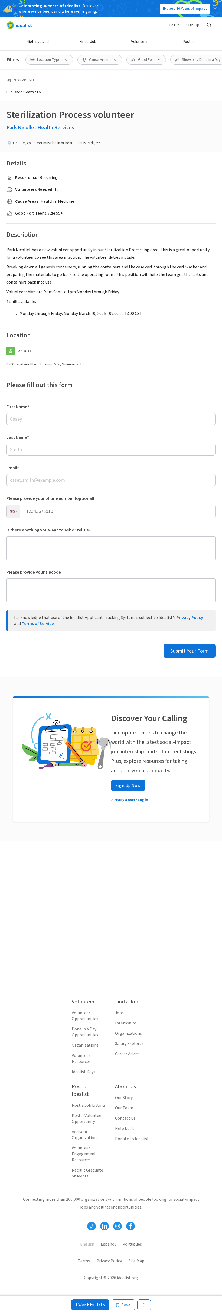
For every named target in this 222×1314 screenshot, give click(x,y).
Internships (126, 1023)
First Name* (17, 407)
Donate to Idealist (132, 1139)
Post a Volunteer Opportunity (87, 1119)
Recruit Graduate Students (87, 1173)
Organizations (85, 1045)
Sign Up (192, 25)
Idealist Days (83, 1072)
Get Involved (38, 42)
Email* (12, 468)
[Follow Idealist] (91, 1226)
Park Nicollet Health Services (40, 127)
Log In (174, 25)
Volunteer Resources (81, 1058)
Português (132, 1244)
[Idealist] (19, 25)
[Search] (209, 25)
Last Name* (17, 437)
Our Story (124, 1098)
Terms (84, 1261)
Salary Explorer (129, 1044)
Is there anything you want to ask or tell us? (48, 530)
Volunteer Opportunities (85, 1016)
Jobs (119, 1013)
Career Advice (127, 1054)
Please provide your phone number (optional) (50, 498)
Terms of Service (38, 624)
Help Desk (124, 1129)
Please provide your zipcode (33, 572)
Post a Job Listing (88, 1105)
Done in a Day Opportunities (85, 1032)
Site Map (136, 1261)
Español (108, 1244)
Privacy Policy (190, 618)
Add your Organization (84, 1135)
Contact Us (125, 1118)
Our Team (124, 1108)
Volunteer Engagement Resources (84, 1154)
